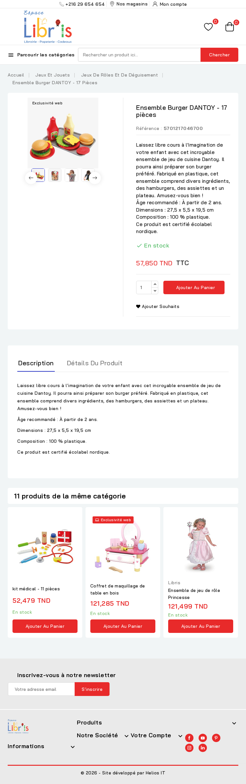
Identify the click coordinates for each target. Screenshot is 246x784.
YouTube (203, 738)
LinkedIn (203, 748)
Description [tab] (36, 363)
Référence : (149, 128)
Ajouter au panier (195, 287)
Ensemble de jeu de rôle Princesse (194, 593)
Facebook (189, 738)
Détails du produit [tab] (95, 363)
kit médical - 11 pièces (36, 589)
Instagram (189, 748)
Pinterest (216, 738)
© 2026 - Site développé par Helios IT (123, 773)
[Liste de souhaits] (208, 26)
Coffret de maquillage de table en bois (117, 589)
